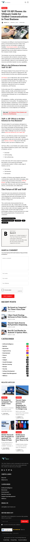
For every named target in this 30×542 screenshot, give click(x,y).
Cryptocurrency (15, 350)
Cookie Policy (6, 539)
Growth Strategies (15, 362)
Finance (15, 355)
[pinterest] (6, 470)
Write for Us (4, 479)
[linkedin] (4, 470)
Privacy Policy (14, 539)
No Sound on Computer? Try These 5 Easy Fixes (17, 308)
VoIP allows (4, 77)
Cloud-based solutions (12, 47)
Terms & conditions (22, 539)
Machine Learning (15, 364)
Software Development (15, 371)
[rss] (11, 470)
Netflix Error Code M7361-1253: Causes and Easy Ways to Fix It (22, 438)
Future (15, 357)
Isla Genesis (6, 448)
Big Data (15, 346)
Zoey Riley (5, 413)
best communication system (8, 218)
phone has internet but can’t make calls (15, 132)
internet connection (9, 140)
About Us (3, 477)
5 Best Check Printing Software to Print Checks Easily (17, 317)
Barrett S (6, 22)
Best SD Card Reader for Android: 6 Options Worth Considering (18, 332)
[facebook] (2, 470)
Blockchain (15, 348)
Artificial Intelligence (15, 344)
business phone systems (7, 220)
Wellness (15, 375)
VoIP (23, 220)
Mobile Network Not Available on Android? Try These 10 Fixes (7, 437)
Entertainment (15, 353)
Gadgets (15, 359)
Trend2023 (18, 220)
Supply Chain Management (15, 373)
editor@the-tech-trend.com (8, 507)
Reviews (4, 8)
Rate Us (23, 529)
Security (15, 368)
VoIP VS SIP (4, 222)
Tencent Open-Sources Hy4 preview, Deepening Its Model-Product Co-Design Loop (17, 326)
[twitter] (9, 470)
